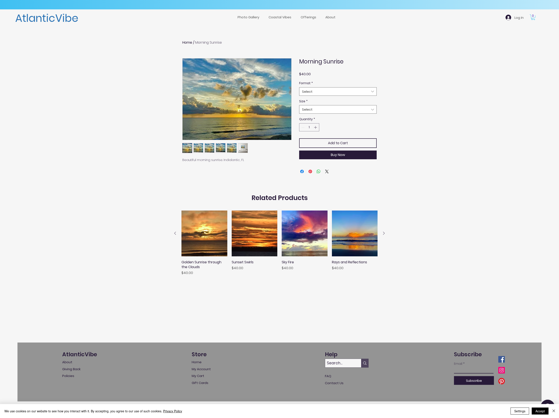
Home (187, 42)
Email (458, 363)
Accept (540, 411)
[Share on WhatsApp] (318, 171)
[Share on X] (327, 171)
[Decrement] (302, 127)
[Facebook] (501, 359)
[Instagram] (501, 370)
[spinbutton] (309, 127)
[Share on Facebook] (302, 171)
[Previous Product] (175, 233)
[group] (279, 243)
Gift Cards (200, 382)
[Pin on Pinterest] (310, 171)
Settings (519, 411)
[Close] (553, 411)
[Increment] (316, 127)
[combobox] (338, 91)
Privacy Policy (172, 411)
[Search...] (364, 363)
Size (303, 101)
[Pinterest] (501, 381)
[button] (309, 17)
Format (306, 83)
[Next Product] (383, 233)
